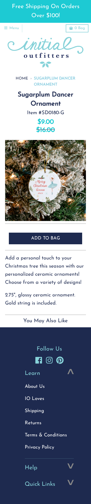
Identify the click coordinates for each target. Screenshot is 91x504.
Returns (33, 423)
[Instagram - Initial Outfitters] (49, 360)
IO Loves (34, 398)
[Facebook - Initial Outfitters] (38, 360)
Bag (80, 28)
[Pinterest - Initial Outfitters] (60, 360)
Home (22, 78)
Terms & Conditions (46, 435)
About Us (35, 386)
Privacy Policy (39, 447)
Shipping (34, 411)
